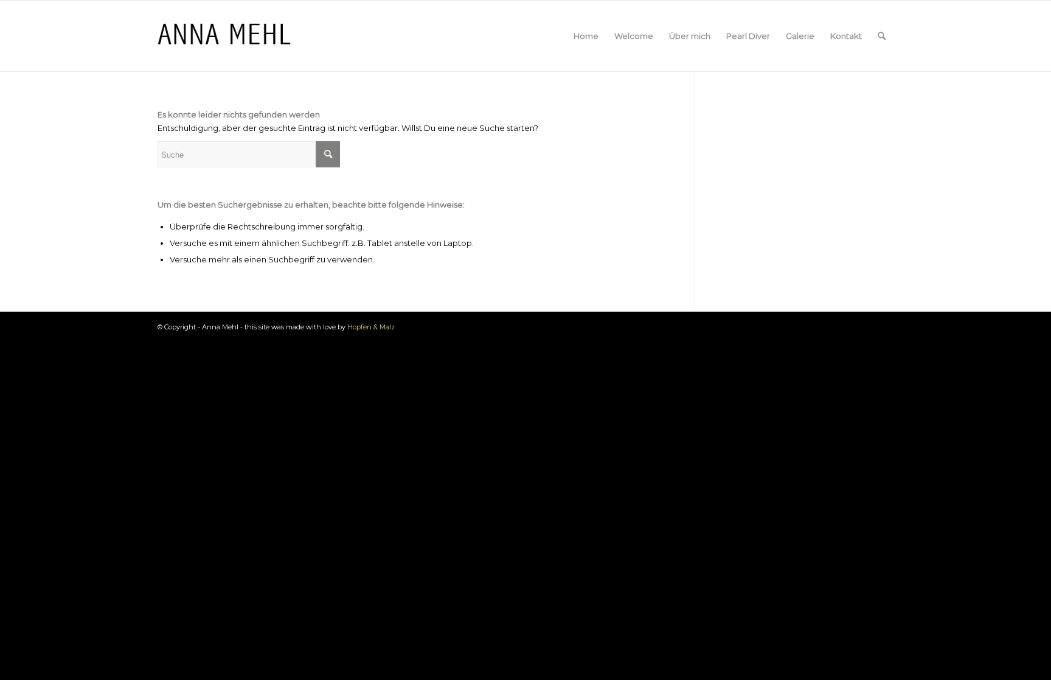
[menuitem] (586, 36)
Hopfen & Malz (371, 327)
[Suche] (881, 36)
